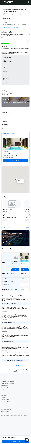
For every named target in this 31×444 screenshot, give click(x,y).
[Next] (29, 42)
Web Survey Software (6, 389)
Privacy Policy (4, 405)
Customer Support (5, 399)
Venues (4, 5)
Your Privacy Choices (5, 401)
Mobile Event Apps (5, 385)
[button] (15, 179)
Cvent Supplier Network (6, 375)
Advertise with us (5, 411)
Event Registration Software (7, 383)
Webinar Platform (5, 391)
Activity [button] (5, 220)
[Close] (27, 10)
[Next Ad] (29, 147)
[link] (12, 204)
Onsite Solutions (4, 377)
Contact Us (3, 397)
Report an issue (4, 370)
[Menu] (1, 2)
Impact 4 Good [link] (7, 209)
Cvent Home (3, 395)
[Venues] (28, 2)
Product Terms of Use (6, 407)
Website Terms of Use (6, 409)
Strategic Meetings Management (8, 387)
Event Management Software (7, 381)
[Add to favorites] (29, 35)
